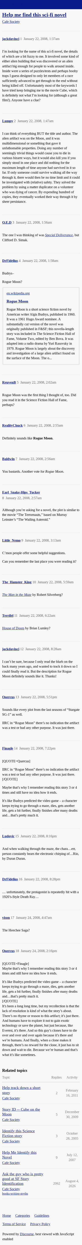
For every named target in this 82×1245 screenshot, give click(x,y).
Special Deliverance (59, 235)
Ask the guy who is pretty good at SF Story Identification (22, 1179)
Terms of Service (14, 1224)
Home (6, 1215)
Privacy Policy (40, 1224)
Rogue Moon (17, 301)
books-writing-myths (15, 1193)
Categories (22, 1215)
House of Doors (13, 628)
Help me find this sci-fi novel (34, 15)
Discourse (27, 1234)
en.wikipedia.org (18, 293)
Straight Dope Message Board (23, 4)
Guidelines (41, 1215)
